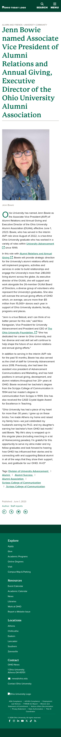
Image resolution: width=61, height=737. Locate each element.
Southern (12, 646)
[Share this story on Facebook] (4, 512)
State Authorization (36, 709)
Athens (11, 626)
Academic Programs (18, 556)
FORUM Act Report (30, 704)
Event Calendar (15, 586)
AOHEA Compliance (32, 701)
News (10, 596)
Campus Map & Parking (19, 571)
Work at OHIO (14, 606)
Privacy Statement (19, 709)
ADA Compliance (15, 701)
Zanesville (13, 651)
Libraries (12, 601)
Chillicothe (13, 631)
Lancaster (12, 641)
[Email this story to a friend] (18, 512)
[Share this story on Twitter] (11, 512)
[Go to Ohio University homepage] (14, 7)
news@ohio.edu (20, 678)
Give (10, 551)
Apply (11, 546)
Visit (10, 566)
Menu (55, 5)
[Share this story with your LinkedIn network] (25, 512)
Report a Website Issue (19, 611)
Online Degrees (15, 561)
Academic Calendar (17, 591)
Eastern (11, 636)
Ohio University (20, 717)
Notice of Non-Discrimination (42, 706)
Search (42, 7)
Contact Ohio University (19, 683)
